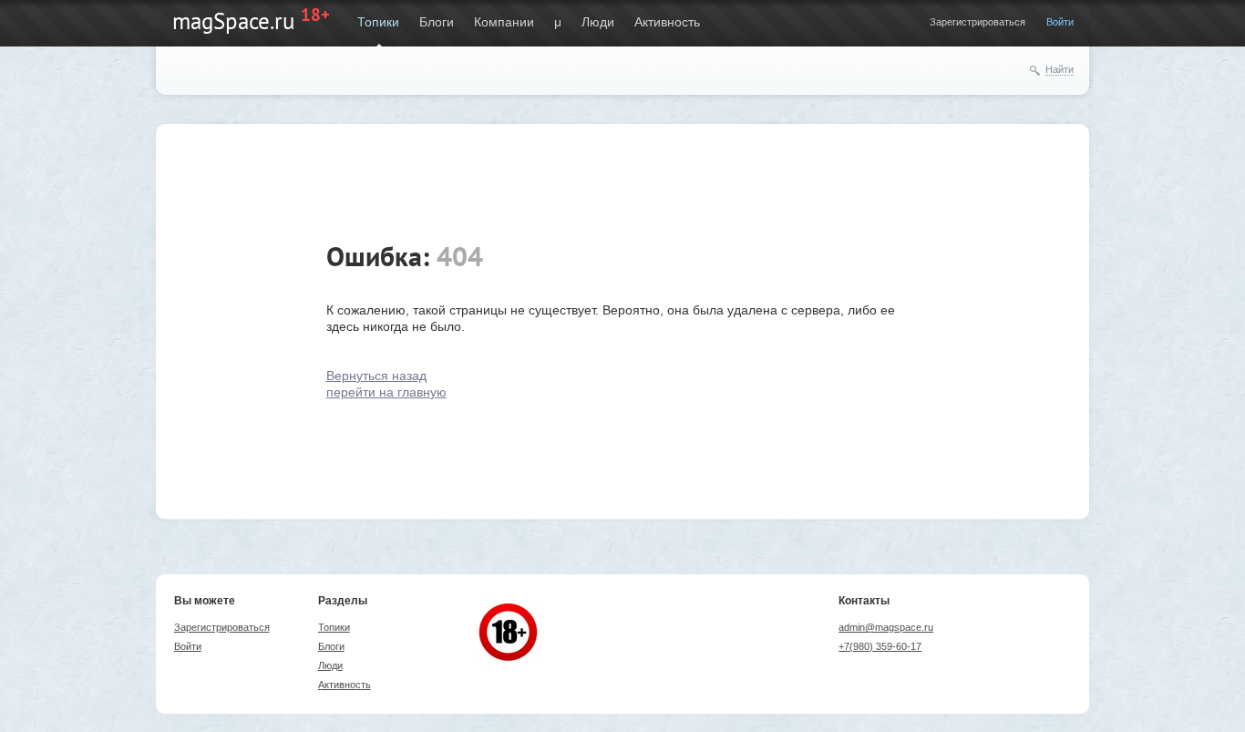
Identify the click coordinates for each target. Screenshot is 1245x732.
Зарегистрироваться (977, 21)
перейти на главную (386, 392)
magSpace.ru (233, 21)
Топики (378, 22)
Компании (504, 22)
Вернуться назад (376, 375)
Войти (1060, 21)
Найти (1059, 69)
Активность (667, 22)
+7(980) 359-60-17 (880, 646)
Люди (597, 22)
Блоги (436, 22)
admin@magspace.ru (886, 627)
